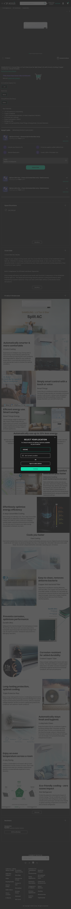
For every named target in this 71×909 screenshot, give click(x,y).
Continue (35, 469)
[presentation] (35, 449)
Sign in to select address (35, 463)
